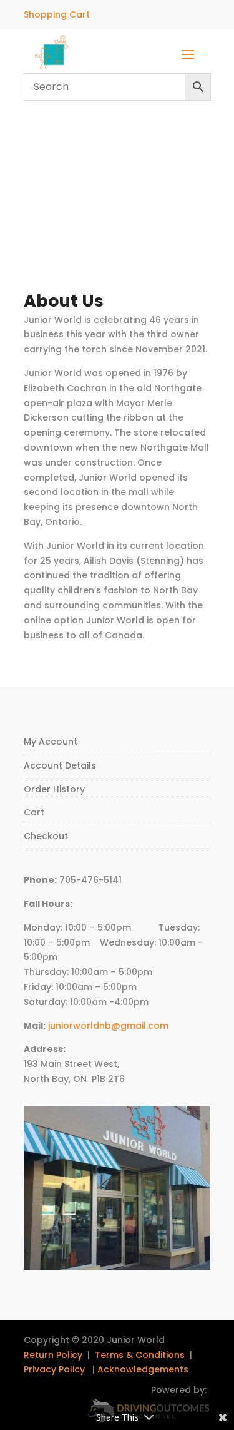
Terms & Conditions (140, 1355)
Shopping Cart (57, 14)
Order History (54, 789)
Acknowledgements (142, 1369)
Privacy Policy (54, 1369)
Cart (34, 812)
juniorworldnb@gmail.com (108, 1025)
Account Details (60, 765)
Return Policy (53, 1355)
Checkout (46, 836)
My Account (50, 741)
